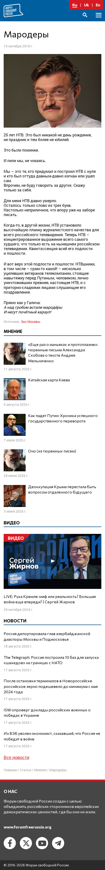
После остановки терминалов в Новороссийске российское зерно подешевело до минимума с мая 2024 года (51, 686)
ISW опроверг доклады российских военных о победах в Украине (47, 712)
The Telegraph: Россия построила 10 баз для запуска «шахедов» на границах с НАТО (51, 660)
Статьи (25, 770)
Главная (10, 770)
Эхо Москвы (30, 321)
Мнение (40, 770)
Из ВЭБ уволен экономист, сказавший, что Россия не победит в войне (52, 736)
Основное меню (98, 20)
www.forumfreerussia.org (28, 827)
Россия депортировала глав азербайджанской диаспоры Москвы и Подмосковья (47, 636)
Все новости (16, 757)
